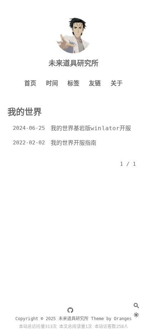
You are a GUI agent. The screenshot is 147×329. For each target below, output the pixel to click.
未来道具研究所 (74, 63)
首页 (30, 83)
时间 (52, 83)
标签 (73, 83)
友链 (95, 83)
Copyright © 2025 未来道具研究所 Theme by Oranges (73, 318)
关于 (117, 83)
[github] (70, 310)
